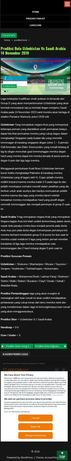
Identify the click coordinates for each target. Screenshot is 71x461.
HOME (35, 11)
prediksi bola (20, 40)
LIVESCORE (35, 25)
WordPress (27, 457)
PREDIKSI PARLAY (35, 18)
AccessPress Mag (54, 457)
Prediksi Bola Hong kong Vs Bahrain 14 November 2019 (19, 346)
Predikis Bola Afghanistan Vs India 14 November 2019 (51, 346)
